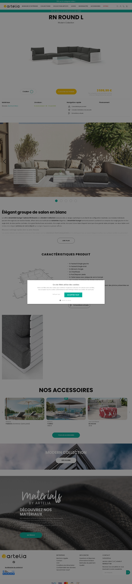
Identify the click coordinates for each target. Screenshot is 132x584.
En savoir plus (90, 289)
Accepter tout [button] (73, 295)
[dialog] (66, 292)
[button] (66, 300)
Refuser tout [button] (56, 294)
